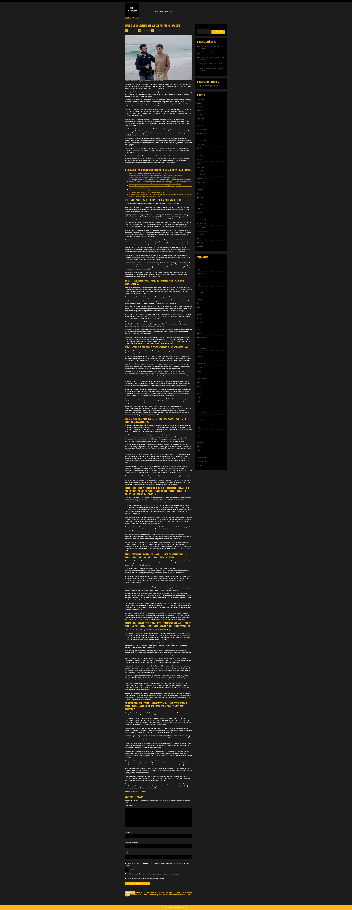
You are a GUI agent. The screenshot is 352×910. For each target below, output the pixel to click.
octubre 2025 (201, 137)
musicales (200, 420)
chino (198, 311)
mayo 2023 (200, 246)
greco (198, 375)
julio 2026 (199, 103)
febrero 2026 (200, 122)
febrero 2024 (201, 212)
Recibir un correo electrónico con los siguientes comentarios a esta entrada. (153, 874)
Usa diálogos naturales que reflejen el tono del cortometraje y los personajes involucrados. (160, 180)
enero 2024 (200, 216)
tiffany (198, 454)
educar (199, 352)
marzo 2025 (200, 163)
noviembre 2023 (201, 223)
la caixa (199, 386)
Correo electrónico (132, 843)
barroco (199, 296)
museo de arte (201, 412)
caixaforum (200, 303)
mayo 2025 (200, 156)
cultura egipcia (201, 337)
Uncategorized (201, 458)
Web (126, 853)
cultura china (200, 333)
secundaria (200, 443)
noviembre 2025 (201, 133)
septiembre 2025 (202, 141)
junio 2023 (200, 242)
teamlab (199, 446)
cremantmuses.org (133, 18)
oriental (199, 427)
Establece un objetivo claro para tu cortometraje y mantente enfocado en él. (155, 176)
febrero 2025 (200, 167)
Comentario (129, 806)
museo (199, 409)
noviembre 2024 (202, 178)
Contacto (168, 11)
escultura (199, 360)
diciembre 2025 (201, 129)
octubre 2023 (201, 227)
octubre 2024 (201, 182)
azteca (199, 284)
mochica (199, 405)
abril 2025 (199, 159)
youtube (199, 465)
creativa (199, 330)
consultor (199, 318)
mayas (199, 394)
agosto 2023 (200, 235)
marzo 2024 (200, 208)
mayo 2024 (200, 201)
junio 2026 (200, 107)
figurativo (199, 367)
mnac (198, 397)
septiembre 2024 (202, 186)
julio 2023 (199, 238)
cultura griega (201, 341)
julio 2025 (199, 148)
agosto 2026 (200, 99)
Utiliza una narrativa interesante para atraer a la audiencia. (149, 173)
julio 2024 (199, 193)
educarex (199, 356)
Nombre (128, 832)
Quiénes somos (158, 11)
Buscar (218, 31)
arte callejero (201, 266)
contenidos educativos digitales (206, 326)
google (199, 371)
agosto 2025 (200, 144)
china (198, 307)
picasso (199, 431)
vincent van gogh (202, 461)
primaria (199, 439)
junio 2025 (200, 152)
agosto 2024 (200, 190)
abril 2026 (199, 114)
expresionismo (201, 363)
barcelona (200, 292)
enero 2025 (200, 171)
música (199, 416)
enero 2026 (200, 126)
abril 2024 (200, 205)
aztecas (199, 288)
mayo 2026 (200, 111)
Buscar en (200, 27)
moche (199, 401)
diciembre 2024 (201, 175)
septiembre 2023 (202, 231)
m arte (199, 390)
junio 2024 (200, 197)
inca (198, 382)
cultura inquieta (201, 345)
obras (198, 424)
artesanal (199, 277)
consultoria (200, 322)
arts (198, 281)
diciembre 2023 (201, 220)
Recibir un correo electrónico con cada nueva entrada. (145, 878)
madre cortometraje (139, 791)
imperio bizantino (202, 379)
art (197, 262)
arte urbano (200, 273)
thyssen (199, 450)
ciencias (199, 315)
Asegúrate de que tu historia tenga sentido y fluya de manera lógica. (152, 178)
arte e (198, 269)
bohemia (199, 300)
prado (198, 435)
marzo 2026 (200, 118)
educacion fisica (202, 348)
